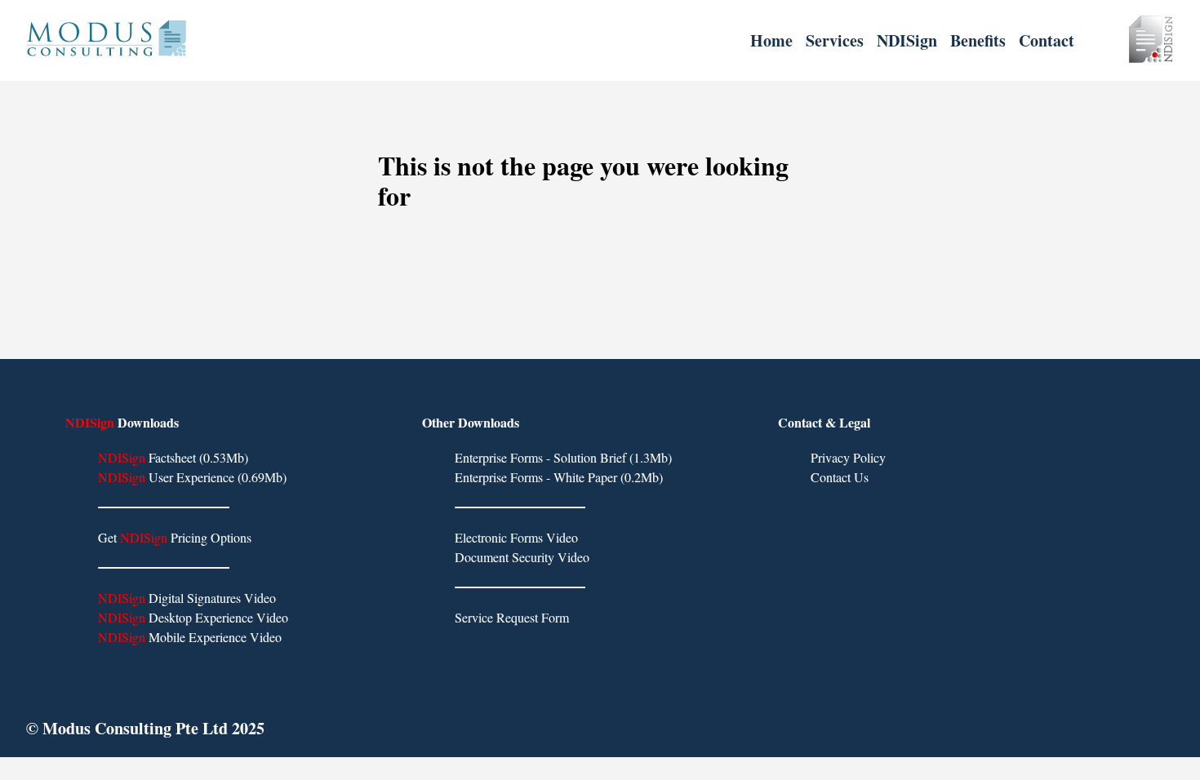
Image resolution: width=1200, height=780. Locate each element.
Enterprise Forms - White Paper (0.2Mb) (559, 476)
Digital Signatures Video (187, 597)
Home (771, 40)
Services (835, 40)
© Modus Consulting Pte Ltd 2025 (145, 728)
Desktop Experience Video (193, 617)
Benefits (978, 40)
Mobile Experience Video (190, 636)
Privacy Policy (848, 457)
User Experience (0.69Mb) (192, 476)
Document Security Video (522, 556)
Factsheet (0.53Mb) (173, 457)
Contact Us (840, 476)
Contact (1046, 40)
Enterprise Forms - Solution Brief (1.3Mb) (563, 457)
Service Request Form (512, 617)
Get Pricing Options (174, 537)
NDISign (907, 40)
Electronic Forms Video (516, 537)
